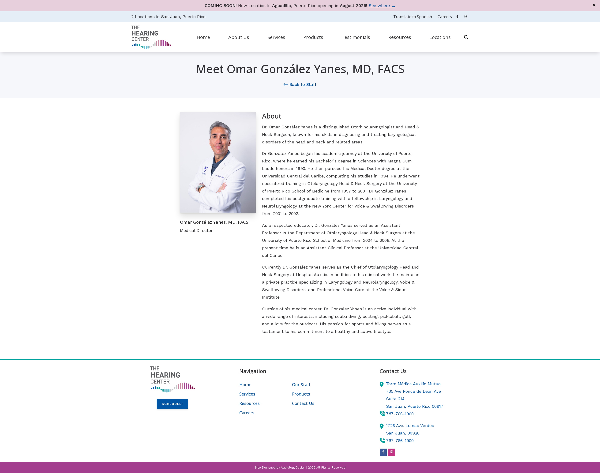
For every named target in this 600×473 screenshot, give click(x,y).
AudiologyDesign (293, 467)
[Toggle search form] (466, 37)
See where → (382, 5)
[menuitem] (413, 16)
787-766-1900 (400, 413)
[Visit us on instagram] (466, 16)
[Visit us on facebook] (457, 16)
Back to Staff (302, 84)
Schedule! (172, 404)
